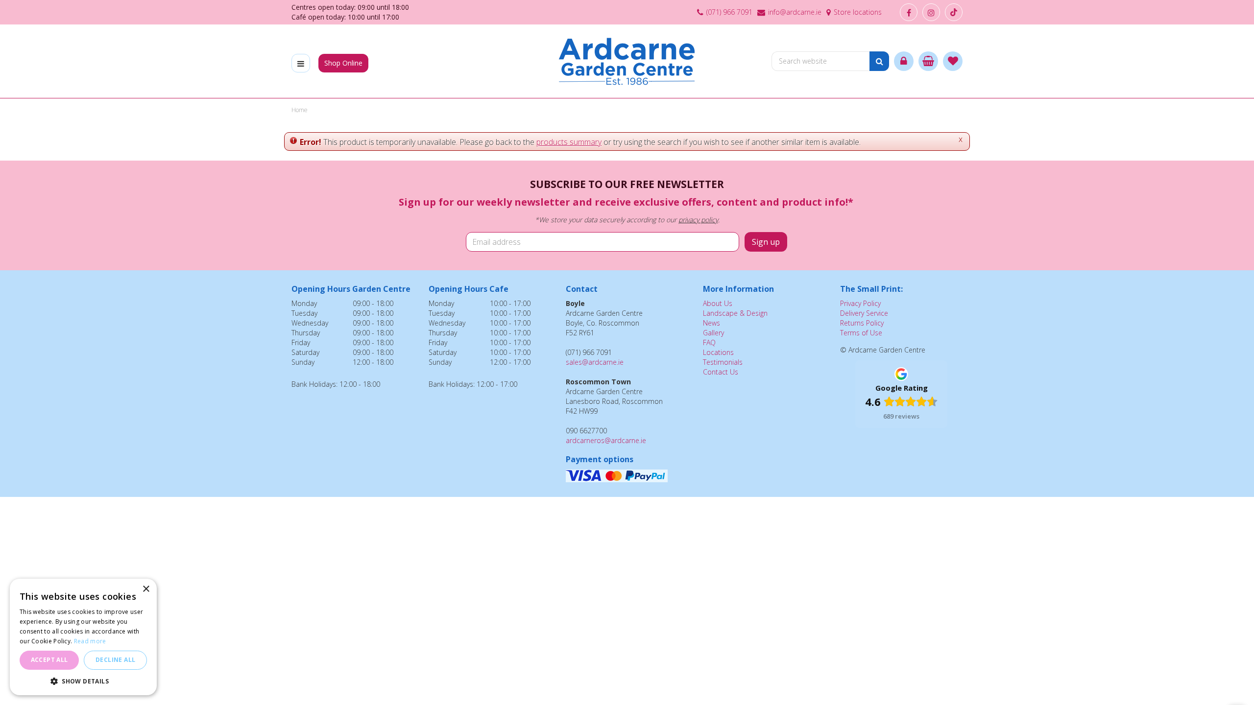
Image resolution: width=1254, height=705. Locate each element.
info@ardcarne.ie (794, 12)
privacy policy (698, 219)
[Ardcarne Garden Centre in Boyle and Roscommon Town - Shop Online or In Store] (627, 61)
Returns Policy (862, 323)
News (711, 323)
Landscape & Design (735, 313)
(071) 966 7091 (729, 12)
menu (300, 63)
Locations (718, 352)
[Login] (904, 61)
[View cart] (928, 61)
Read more (90, 641)
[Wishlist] (953, 61)
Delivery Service (864, 313)
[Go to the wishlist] (953, 61)
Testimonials (723, 362)
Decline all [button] (115, 660)
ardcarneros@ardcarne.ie (606, 440)
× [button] (145, 589)
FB (908, 12)
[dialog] (83, 637)
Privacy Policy (860, 303)
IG (931, 12)
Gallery (713, 332)
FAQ (709, 342)
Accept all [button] (49, 660)
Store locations (858, 12)
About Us (717, 303)
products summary (569, 142)
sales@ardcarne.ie (595, 362)
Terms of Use (861, 332)
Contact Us (720, 371)
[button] (83, 680)
